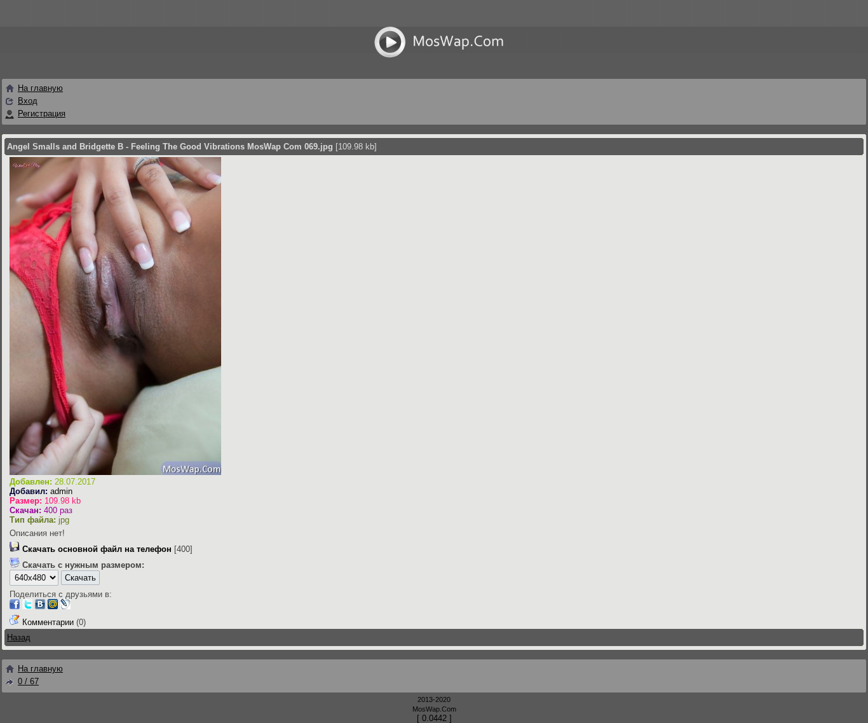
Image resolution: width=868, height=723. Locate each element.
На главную (40, 88)
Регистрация (41, 113)
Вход (27, 101)
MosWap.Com (434, 709)
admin (61, 491)
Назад (19, 637)
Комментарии (48, 622)
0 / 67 (28, 681)
